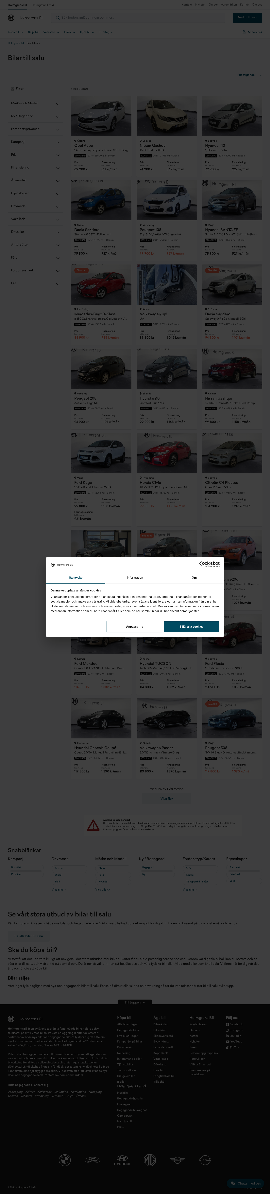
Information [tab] (135, 577)
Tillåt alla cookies (191, 626)
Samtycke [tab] (76, 577)
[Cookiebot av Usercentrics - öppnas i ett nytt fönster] (202, 565)
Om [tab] (194, 577)
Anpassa (132, 626)
